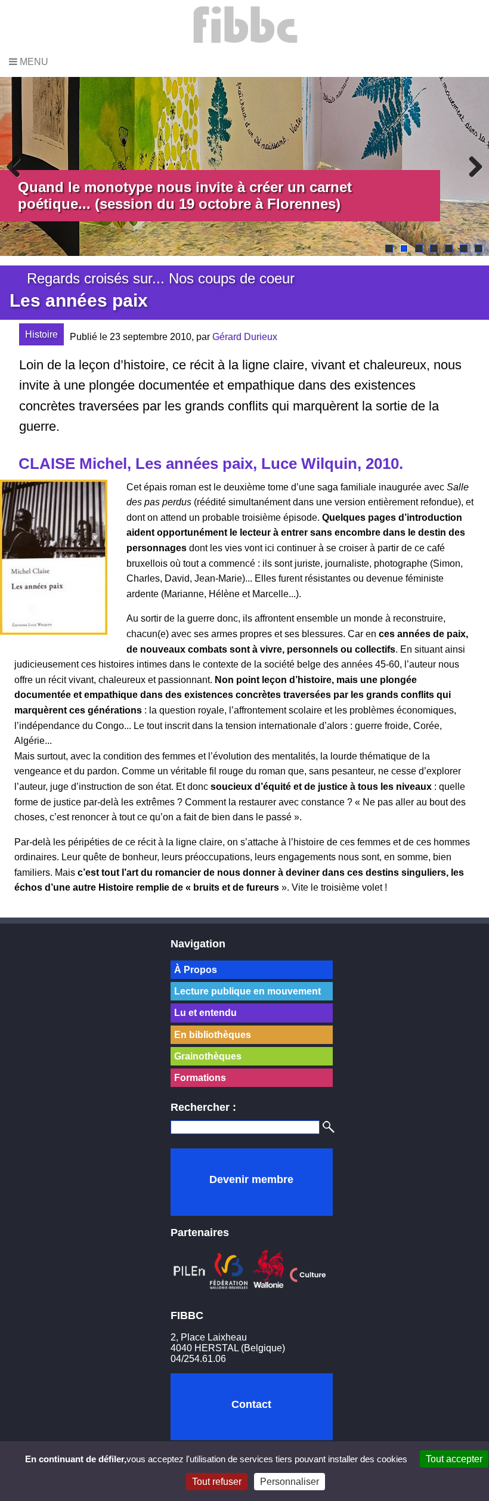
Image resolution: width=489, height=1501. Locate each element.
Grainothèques (208, 1056)
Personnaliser (289, 1482)
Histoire (41, 334)
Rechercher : (203, 1107)
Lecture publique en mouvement (247, 991)
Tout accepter (454, 1459)
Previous (18, 166)
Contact (251, 1404)
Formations (200, 1078)
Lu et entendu (205, 1013)
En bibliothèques (212, 1035)
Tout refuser (217, 1482)
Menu (32, 62)
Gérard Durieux (244, 337)
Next (471, 166)
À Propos (195, 970)
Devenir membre (251, 1179)
